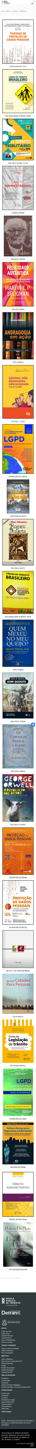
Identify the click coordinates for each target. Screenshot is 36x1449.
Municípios (4, 1383)
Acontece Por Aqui (7, 1336)
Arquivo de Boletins (7, 1370)
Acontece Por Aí (6, 1338)
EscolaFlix (4, 1398)
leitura (17, 1278)
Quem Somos (5, 1333)
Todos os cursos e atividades (10, 1348)
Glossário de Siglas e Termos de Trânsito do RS (15, 1387)
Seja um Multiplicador (8, 1340)
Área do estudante (7, 1353)
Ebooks (3, 1365)
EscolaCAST (5, 1395)
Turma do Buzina (6, 1404)
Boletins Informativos (8, 1368)
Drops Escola (5, 1393)
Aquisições (15, 11)
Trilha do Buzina (6, 1406)
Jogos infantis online (7, 1402)
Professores (5, 1378)
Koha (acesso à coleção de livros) (11, 1361)
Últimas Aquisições (7, 1363)
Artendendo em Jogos (8, 1400)
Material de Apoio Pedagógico (10, 1385)
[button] (35, 2)
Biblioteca (8, 11)
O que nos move (6, 1331)
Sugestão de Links (6, 1372)
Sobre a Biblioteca (7, 1359)
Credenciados (5, 1380)
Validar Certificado (7, 1351)
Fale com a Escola (7, 1342)
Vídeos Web (5, 1409)
